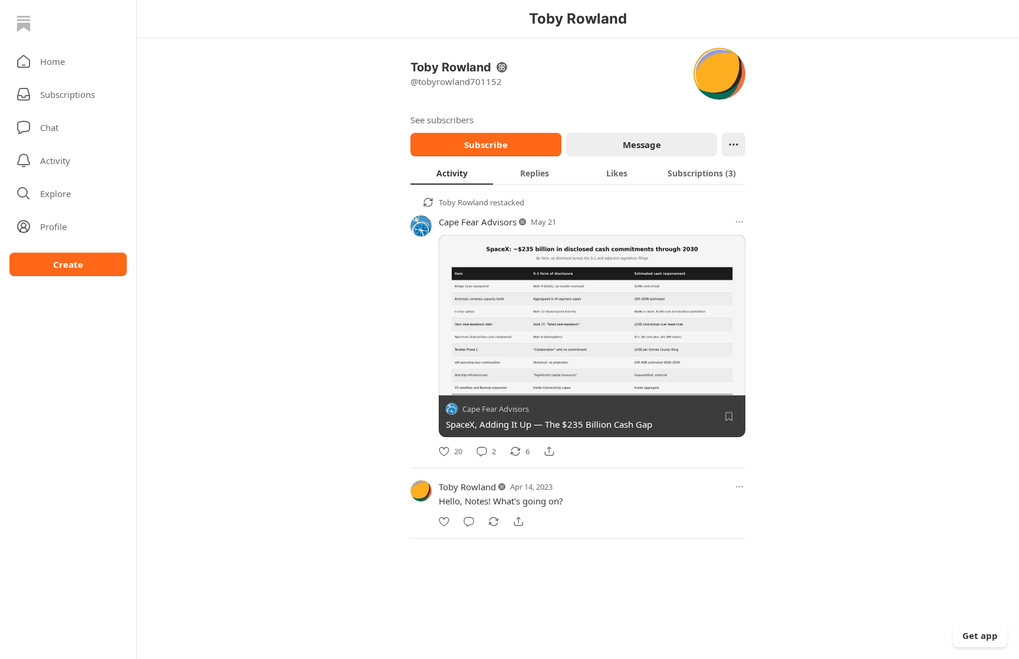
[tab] (451, 173)
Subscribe (486, 144)
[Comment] (469, 521)
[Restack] (494, 521)
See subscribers (442, 120)
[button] (68, 61)
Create (68, 264)
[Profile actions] (733, 144)
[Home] (23, 23)
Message (642, 144)
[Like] (444, 521)
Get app (980, 635)
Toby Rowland (463, 202)
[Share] (549, 451)
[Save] (728, 416)
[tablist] (577, 173)
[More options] (739, 221)
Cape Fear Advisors (478, 222)
